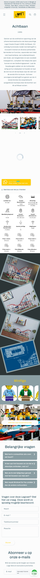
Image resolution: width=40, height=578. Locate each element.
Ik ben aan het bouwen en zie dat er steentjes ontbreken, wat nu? (19, 465)
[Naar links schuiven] (15, 133)
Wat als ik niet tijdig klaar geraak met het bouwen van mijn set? (18, 474)
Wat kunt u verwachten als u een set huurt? (18, 455)
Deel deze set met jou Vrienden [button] (15, 189)
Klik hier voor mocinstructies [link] (20, 428)
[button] (4, 14)
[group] (9, 393)
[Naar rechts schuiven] (24, 133)
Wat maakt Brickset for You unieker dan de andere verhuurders (19, 484)
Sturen (8, 542)
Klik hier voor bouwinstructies (20, 422)
